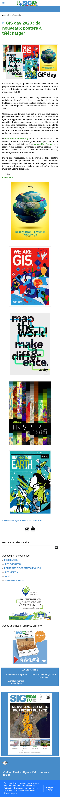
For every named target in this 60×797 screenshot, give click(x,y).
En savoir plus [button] (10, 793)
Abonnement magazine (16, 674)
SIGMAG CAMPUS (14, 580)
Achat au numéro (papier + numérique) (44, 675)
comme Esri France (42, 144)
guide (8, 576)
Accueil (5, 15)
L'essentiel (16, 15)
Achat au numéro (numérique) (16, 682)
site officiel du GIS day (16, 138)
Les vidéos (11, 572)
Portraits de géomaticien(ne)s (22, 568)
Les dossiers (13, 564)
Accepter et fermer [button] (49, 788)
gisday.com (7, 177)
